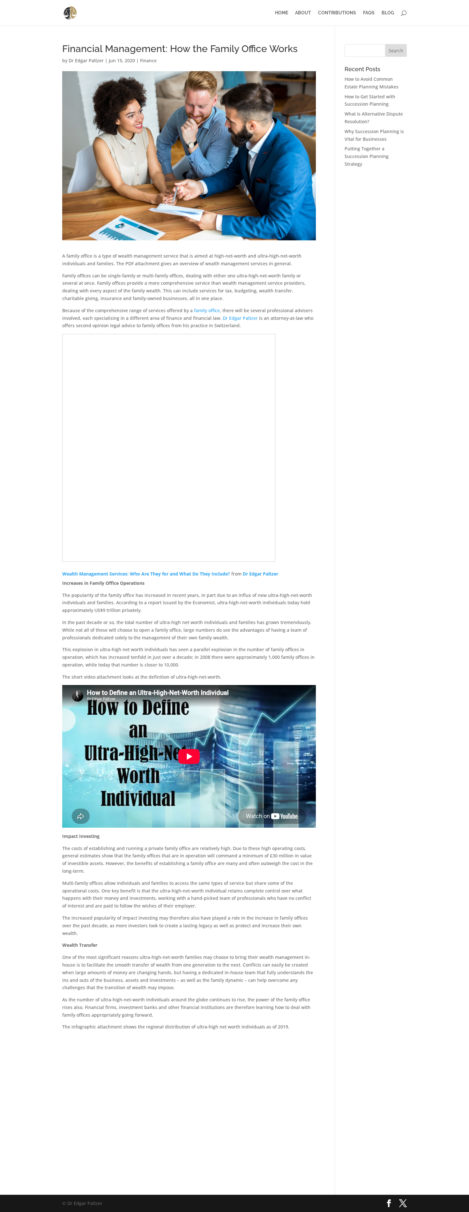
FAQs (369, 13)
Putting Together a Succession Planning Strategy (367, 156)
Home (281, 13)
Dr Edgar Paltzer (86, 60)
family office (207, 310)
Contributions (337, 13)
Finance (148, 60)
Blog (388, 13)
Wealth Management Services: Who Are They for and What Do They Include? (146, 574)
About (303, 13)
